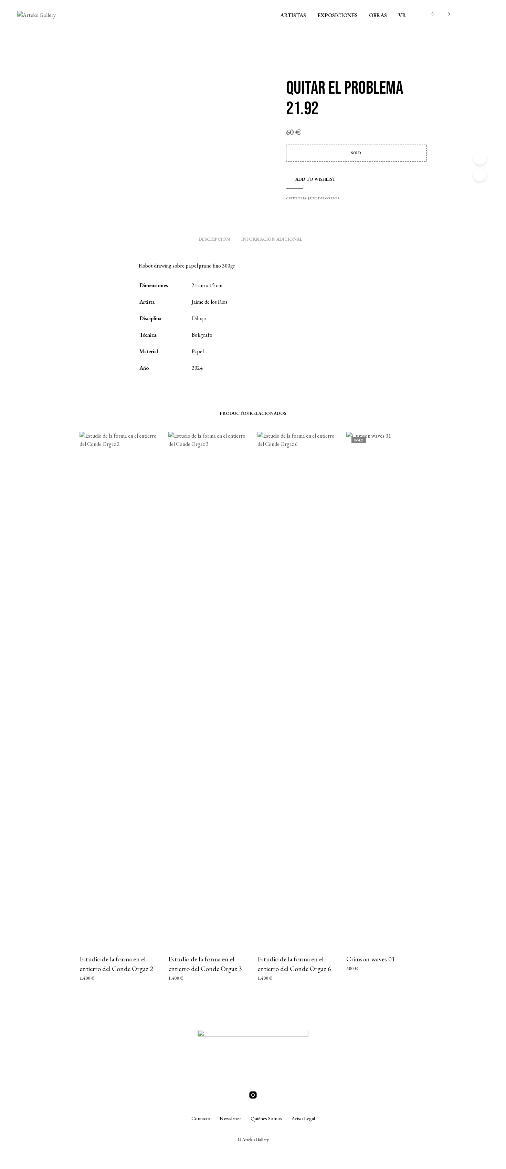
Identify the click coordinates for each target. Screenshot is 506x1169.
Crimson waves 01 (370, 958)
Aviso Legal (303, 1118)
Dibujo (199, 318)
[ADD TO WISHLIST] (120, 935)
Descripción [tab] (214, 239)
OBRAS (378, 15)
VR (402, 15)
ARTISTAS (293, 15)
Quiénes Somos (266, 1118)
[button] (428, 14)
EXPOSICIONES (337, 15)
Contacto (200, 1118)
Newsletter (230, 1118)
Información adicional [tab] (271, 239)
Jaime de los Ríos (323, 198)
